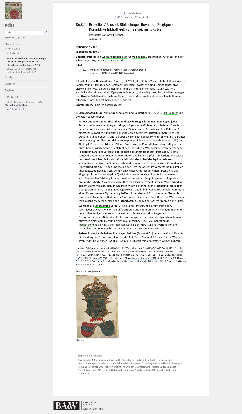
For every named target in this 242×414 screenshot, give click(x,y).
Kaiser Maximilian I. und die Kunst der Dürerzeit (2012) (137, 261)
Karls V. (122, 60)
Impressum (31, 102)
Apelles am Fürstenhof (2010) (142, 258)
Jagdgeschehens (88, 225)
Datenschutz (19, 102)
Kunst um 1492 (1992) (134, 255)
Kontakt (8, 102)
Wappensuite (136, 129)
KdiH (9, 25)
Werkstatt (81, 116)
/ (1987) (140, 248)
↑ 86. (124, 13)
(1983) (97, 255)
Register (9, 90)
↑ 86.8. (119, 17)
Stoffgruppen (12, 44)
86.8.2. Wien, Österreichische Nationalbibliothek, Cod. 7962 (21, 70)
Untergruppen (13, 48)
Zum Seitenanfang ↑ (15, 109)
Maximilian (108, 182)
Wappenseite (94, 271)
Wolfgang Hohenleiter (114, 57)
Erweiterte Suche (15, 37)
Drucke (9, 77)
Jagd (155, 159)
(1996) (99, 258)
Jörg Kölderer (170, 113)
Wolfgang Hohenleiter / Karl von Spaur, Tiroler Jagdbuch (117, 70)
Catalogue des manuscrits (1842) (102, 248)
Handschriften (13, 53)
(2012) (91, 264)
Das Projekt (11, 97)
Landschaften (102, 206)
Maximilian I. (139, 57)
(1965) (141, 251)
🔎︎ (46, 32)
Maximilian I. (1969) (173, 251)
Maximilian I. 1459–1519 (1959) (100, 251)
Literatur (10, 84)
